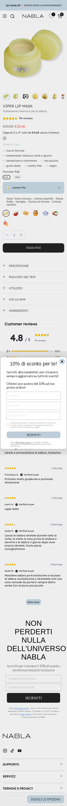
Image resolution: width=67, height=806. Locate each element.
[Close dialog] (62, 361)
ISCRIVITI (34, 434)
